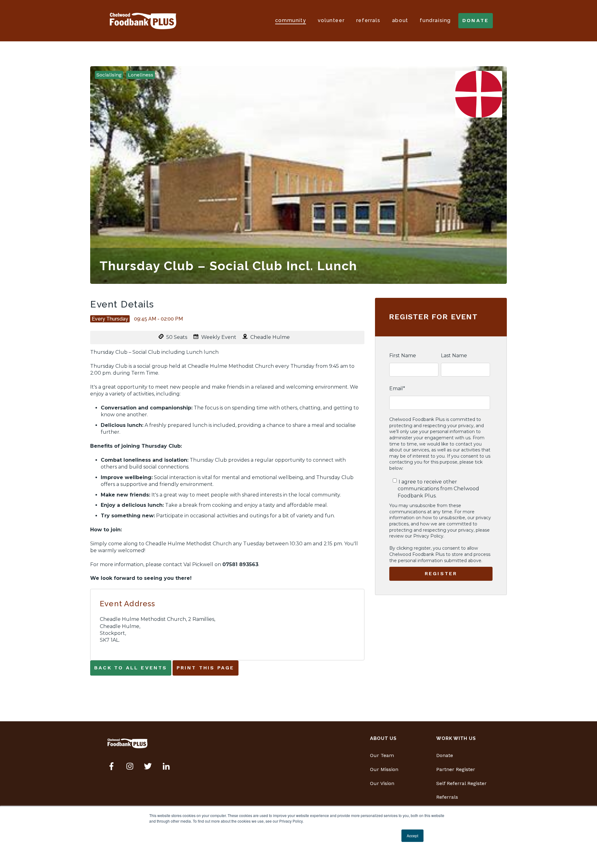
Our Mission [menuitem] (384, 769)
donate (475, 20)
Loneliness (140, 75)
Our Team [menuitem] (382, 755)
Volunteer (331, 20)
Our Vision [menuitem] (382, 783)
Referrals (368, 20)
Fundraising (435, 20)
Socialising (109, 75)
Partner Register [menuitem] (455, 769)
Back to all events (130, 668)
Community (290, 20)
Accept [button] (412, 835)
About (400, 20)
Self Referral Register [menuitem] (461, 783)
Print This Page (205, 668)
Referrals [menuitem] (447, 797)
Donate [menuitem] (444, 755)
